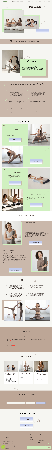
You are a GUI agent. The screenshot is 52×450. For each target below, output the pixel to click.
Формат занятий (15, 1)
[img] (7, 434)
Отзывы (28, 1)
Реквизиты (40, 438)
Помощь (36, 1)
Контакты (41, 1)
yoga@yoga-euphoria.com (8, 441)
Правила (39, 442)
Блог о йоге (31, 439)
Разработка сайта (6, 448)
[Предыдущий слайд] (2, 342)
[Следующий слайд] (50, 342)
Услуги (30, 434)
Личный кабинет (47, 1)
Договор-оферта (41, 434)
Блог (32, 1)
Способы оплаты (41, 440)
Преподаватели (23, 1)
